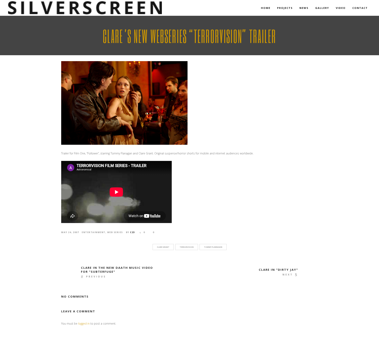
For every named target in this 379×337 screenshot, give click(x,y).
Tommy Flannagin (213, 247)
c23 (132, 232)
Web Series (115, 232)
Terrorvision (187, 247)
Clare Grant (163, 247)
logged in (84, 323)
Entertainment (93, 232)
